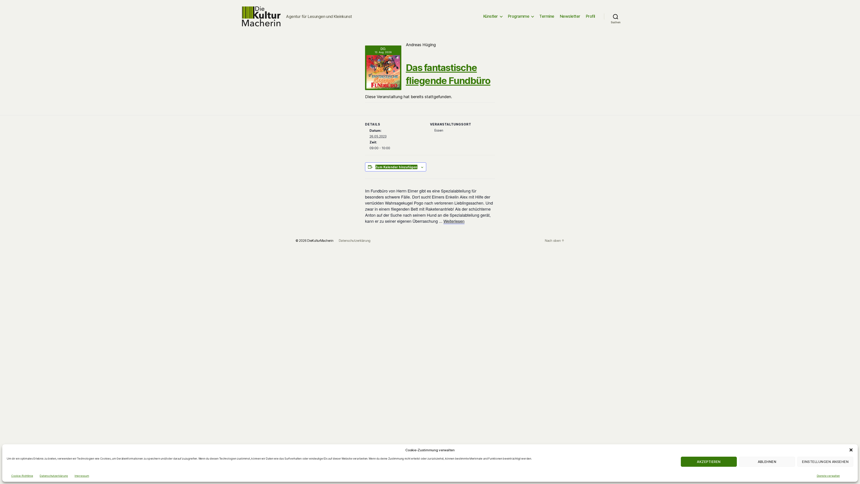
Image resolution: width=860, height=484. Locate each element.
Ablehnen (767, 462)
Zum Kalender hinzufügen (396, 167)
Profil (590, 16)
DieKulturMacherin (320, 240)
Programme (518, 16)
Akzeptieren (709, 462)
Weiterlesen (453, 221)
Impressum (82, 476)
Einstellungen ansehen (825, 462)
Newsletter (570, 16)
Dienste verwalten (828, 476)
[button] (851, 450)
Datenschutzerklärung (54, 476)
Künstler (490, 16)
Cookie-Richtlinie (22, 476)
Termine (546, 16)
